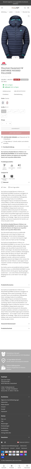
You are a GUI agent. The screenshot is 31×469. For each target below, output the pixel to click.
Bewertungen (4, 423)
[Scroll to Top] (28, 460)
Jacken (11, 12)
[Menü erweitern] (2, 7)
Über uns (3, 419)
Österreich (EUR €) (24, 442)
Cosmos (3, 102)
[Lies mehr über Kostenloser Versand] (3, 354)
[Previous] (13, 57)
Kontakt (3, 409)
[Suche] (25, 7)
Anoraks (17, 12)
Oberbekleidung (18, 94)
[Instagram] (5, 442)
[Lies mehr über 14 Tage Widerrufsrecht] (3, 360)
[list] (15, 37)
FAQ (2, 421)
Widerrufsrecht (5, 404)
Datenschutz (4, 402)
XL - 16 (4, 115)
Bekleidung (3, 12)
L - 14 (22, 111)
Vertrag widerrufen (6, 433)
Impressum (4, 411)
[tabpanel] (15, 302)
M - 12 (16, 111)
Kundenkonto (4, 428)
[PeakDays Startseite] (15, 8)
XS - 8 (3, 111)
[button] (28, 7)
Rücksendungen (5, 426)
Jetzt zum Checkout (15, 133)
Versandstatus (4, 430)
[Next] (17, 57)
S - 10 (9, 111)
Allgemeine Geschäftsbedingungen (10, 400)
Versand (3, 407)
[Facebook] (1, 442)
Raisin (7, 102)
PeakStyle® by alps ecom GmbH (13, 460)
